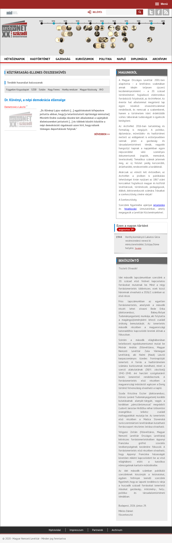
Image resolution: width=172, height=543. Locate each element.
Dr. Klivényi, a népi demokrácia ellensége (35, 100)
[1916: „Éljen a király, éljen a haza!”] (61, 53)
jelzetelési (159, 205)
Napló (121, 59)
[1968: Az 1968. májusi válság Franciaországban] (125, 41)
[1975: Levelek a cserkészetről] (134, 29)
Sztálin (42, 89)
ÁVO (101, 89)
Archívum (160, 59)
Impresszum (76, 530)
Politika (105, 59)
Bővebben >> (102, 134)
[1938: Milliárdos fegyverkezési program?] (88, 41)
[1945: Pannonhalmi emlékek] (97, 35)
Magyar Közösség (88, 89)
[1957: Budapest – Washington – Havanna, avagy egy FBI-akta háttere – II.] (111, 29)
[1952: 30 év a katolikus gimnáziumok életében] (105, 41)
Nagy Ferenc (54, 89)
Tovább (138, 248)
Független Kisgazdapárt (17, 89)
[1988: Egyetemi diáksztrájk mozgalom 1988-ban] (149, 41)
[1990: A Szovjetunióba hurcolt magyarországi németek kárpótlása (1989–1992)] (152, 29)
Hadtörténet (40, 59)
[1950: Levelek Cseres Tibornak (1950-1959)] (103, 47)
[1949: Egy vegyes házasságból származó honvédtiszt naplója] (102, 29)
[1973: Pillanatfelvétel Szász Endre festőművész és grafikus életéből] (131, 47)
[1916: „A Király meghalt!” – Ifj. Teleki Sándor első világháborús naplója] (61, 41)
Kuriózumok (85, 59)
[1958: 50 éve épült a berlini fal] (113, 41)
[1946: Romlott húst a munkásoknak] (98, 47)
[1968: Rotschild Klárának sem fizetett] (125, 29)
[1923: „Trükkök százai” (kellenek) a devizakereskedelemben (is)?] (70, 35)
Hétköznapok (14, 59)
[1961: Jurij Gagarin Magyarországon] (116, 35)
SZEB (33, 89)
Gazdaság (63, 59)
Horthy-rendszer (70, 89)
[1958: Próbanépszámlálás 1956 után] (113, 47)
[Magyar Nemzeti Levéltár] (11, 15)
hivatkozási (130, 208)
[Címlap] (14, 28)
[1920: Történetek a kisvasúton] (66, 35)
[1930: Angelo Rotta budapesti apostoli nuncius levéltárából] (78, 29)
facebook (158, 12)
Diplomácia (139, 59)
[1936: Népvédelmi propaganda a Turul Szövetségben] (86, 29)
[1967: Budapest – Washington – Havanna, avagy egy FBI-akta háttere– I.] (124, 35)
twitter (151, 12)
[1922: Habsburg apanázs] (69, 29)
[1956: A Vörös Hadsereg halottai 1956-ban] (110, 35)
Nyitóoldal (55, 530)
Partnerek (97, 530)
